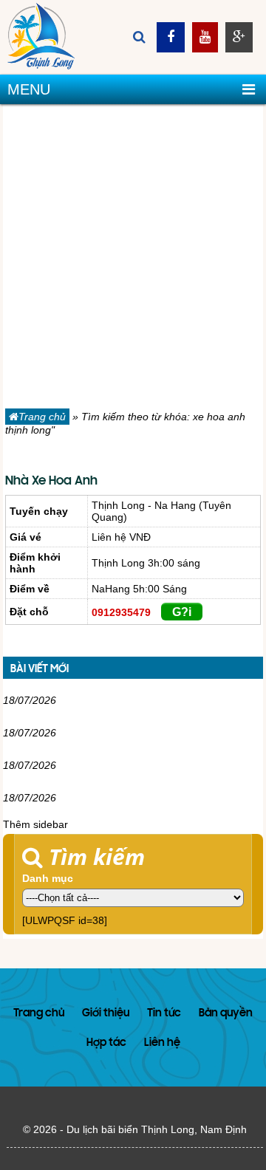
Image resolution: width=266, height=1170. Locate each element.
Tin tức (164, 1013)
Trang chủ (42, 416)
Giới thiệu (105, 1013)
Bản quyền (226, 1013)
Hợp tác (106, 1043)
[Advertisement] (133, 259)
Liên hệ (162, 1043)
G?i (181, 612)
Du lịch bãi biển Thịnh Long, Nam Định (156, 1129)
